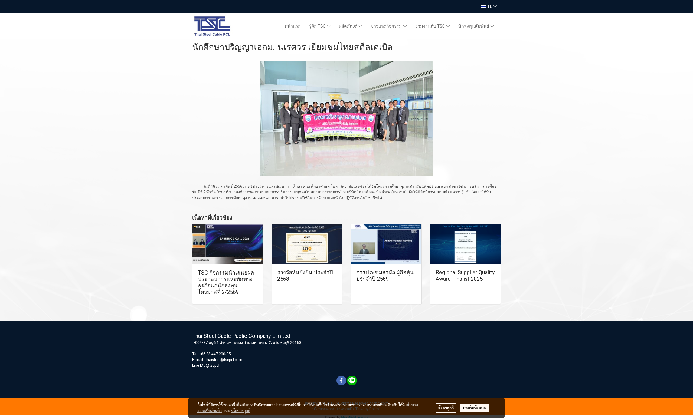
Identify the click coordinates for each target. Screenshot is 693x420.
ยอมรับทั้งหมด (474, 407)
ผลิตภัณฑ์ (348, 26)
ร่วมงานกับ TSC (430, 26)
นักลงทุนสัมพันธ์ (474, 26)
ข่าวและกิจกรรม (387, 26)
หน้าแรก (293, 26)
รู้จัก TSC (318, 26)
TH (489, 6)
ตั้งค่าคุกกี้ (446, 407)
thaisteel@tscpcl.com (223, 360)
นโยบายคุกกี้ (240, 410)
